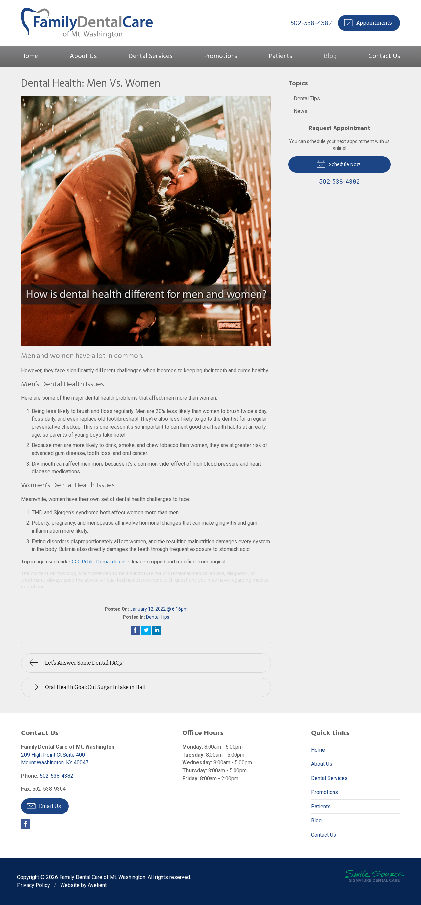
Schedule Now (344, 164)
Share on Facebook (135, 630)
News (300, 111)
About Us (83, 56)
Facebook (25, 824)
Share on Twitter (146, 630)
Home (29, 56)
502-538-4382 (311, 23)
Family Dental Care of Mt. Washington (102, 877)
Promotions (220, 56)
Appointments (373, 23)
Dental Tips (157, 617)
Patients (280, 56)
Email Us (49, 806)
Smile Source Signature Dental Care (374, 876)
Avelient (97, 885)
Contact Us (384, 56)
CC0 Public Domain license (100, 562)
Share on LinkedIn (156, 630)
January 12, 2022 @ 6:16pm (159, 609)
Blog (330, 56)
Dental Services (150, 56)
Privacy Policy (33, 885)
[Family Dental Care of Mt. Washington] (87, 23)
